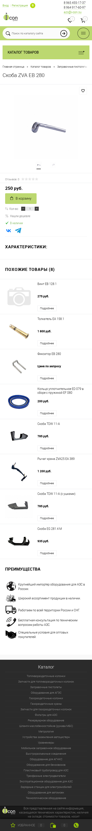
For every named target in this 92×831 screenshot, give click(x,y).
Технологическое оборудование (46, 798)
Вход (6, 5)
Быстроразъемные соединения (46, 753)
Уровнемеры (46, 742)
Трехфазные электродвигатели (46, 775)
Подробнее (47, 308)
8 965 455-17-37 (75, 2)
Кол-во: (14, 208)
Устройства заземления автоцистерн (46, 737)
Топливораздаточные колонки (46, 676)
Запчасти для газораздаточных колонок (46, 709)
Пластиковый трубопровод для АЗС (46, 770)
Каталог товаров (23, 52)
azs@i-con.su (73, 12)
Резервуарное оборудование (46, 720)
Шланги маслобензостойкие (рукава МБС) (46, 726)
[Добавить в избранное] (83, 91)
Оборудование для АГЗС (46, 692)
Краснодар (32, 5)
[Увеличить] (46, 127)
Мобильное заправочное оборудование (46, 748)
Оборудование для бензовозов (46, 764)
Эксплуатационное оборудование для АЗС (46, 781)
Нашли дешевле (20, 216)
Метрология (46, 731)
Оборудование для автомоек (46, 792)
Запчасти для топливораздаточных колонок (46, 681)
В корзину (23, 198)
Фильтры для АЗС (46, 714)
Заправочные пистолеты (46, 687)
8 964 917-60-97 (75, 7)
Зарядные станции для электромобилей (46, 787)
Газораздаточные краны (46, 703)
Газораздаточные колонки (46, 698)
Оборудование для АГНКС (46, 759)
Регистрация (20, 5)
